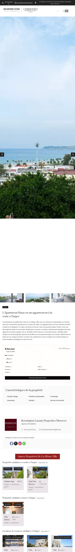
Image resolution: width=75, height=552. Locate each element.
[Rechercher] (63, 11)
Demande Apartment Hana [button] (37, 378)
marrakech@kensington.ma (51, 429)
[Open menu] (66, 11)
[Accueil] (28, 10)
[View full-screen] (73, 18)
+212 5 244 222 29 (29, 429)
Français (57, 11)
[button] (2, 154)
